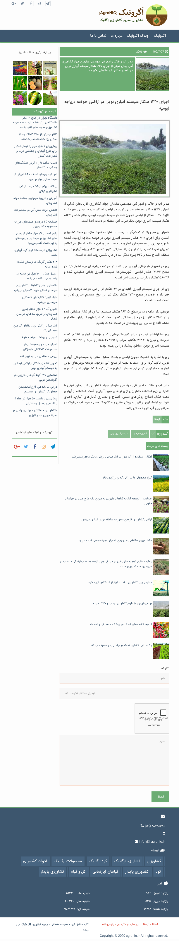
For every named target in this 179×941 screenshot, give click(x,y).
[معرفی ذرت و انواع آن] (35, 98)
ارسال (160, 796)
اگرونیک (160, 36)
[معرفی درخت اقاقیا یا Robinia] (20, 98)
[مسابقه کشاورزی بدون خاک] (50, 68)
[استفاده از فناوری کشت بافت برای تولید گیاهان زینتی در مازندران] (20, 68)
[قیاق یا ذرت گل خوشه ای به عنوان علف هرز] (50, 98)
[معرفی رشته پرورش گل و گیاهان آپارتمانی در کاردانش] (50, 83)
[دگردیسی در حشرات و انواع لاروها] (20, 83)
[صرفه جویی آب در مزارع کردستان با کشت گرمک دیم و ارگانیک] (35, 83)
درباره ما (116, 36)
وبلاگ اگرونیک (137, 36)
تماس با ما (98, 36)
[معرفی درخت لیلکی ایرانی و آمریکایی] (35, 68)
